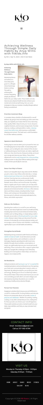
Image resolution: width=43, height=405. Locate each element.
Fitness (36, 382)
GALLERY (20, 385)
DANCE (22, 382)
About (15, 382)
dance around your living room (13, 176)
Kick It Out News (26, 57)
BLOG (27, 385)
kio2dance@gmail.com (24, 326)
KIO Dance (27, 189)
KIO (7, 57)
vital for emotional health (11, 237)
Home (8, 382)
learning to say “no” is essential (27, 264)
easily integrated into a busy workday (27, 157)
